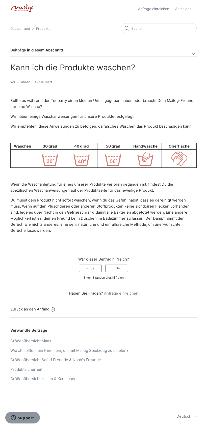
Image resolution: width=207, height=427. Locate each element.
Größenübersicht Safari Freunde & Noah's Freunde (55, 359)
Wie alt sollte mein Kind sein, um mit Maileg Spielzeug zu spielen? (69, 350)
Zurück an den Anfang (29, 309)
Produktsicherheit (26, 369)
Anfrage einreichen (153, 9)
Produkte (43, 28)
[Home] (22, 11)
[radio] (90, 268)
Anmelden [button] (183, 9)
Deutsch (184, 416)
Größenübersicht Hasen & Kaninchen (43, 378)
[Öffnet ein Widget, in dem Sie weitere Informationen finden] (22, 418)
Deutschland (20, 28)
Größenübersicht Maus (30, 340)
